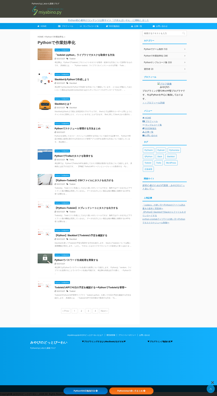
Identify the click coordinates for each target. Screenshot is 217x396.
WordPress (171, 163)
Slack (159, 156)
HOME (43, 26)
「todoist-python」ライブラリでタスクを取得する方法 (85, 54)
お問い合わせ (161, 26)
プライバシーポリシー (127, 335)
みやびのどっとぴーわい (48, 342)
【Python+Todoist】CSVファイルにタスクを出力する (84, 180)
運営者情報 (110, 335)
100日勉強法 (114, 26)
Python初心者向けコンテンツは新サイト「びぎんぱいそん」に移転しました (108, 20)
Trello (71, 159)
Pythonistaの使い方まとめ (130, 391)
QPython (148, 156)
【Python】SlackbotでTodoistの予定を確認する (81, 235)
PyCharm (149, 150)
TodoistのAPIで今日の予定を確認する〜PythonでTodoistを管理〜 (91, 287)
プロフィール (67, 26)
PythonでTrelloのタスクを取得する (74, 155)
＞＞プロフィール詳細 (153, 102)
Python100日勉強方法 (84, 391)
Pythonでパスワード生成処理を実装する (76, 259)
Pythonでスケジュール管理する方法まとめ (78, 128)
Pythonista (174, 150)
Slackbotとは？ (63, 103)
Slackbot (73, 83)
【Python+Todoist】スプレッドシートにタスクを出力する (86, 207)
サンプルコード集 (91, 26)
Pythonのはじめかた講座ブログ (43, 348)
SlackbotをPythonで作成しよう (72, 79)
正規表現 (148, 169)
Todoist (72, 58)
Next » (104, 310)
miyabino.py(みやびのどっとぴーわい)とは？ (85, 335)
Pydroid (161, 150)
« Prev (65, 310)
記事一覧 (138, 26)
